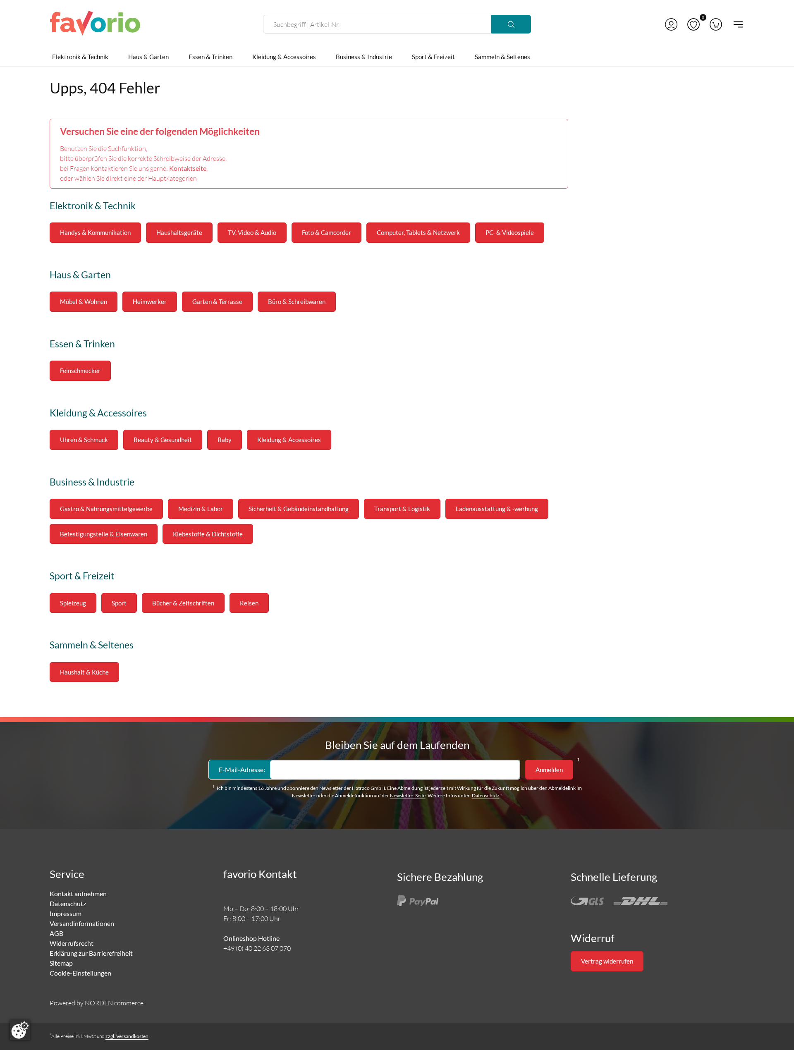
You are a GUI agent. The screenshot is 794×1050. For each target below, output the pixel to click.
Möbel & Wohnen (83, 301)
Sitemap (61, 963)
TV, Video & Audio (252, 232)
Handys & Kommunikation (95, 232)
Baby (225, 439)
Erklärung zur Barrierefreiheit (91, 953)
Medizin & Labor (200, 508)
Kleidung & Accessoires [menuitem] (284, 56)
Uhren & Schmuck (84, 439)
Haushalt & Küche (84, 672)
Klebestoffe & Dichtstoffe (208, 534)
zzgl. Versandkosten (126, 1036)
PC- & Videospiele (509, 232)
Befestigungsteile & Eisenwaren (103, 534)
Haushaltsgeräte (179, 232)
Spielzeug (73, 603)
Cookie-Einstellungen (80, 973)
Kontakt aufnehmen (78, 893)
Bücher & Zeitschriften (183, 603)
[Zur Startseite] (95, 24)
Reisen (249, 603)
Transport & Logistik (402, 508)
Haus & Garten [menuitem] (148, 56)
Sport (119, 603)
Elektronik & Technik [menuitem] (80, 56)
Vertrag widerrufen (607, 961)
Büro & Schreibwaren (296, 301)
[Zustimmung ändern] (20, 1030)
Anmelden (549, 769)
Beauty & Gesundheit (163, 439)
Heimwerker (150, 301)
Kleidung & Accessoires (289, 439)
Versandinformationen (82, 923)
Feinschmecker (80, 370)
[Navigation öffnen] (735, 24)
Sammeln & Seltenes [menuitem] (502, 56)
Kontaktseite (187, 168)
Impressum (65, 913)
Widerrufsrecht (71, 943)
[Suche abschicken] (511, 24)
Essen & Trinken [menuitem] (210, 56)
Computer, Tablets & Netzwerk (418, 232)
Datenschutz (486, 795)
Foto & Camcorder (326, 232)
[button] (671, 24)
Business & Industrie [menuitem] (364, 56)
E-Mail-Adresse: (242, 769)
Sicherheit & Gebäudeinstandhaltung (299, 508)
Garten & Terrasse (217, 301)
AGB (56, 933)
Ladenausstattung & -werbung (497, 508)
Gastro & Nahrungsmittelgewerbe (106, 508)
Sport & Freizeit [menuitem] (433, 56)
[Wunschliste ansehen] (693, 24)
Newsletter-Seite (408, 795)
